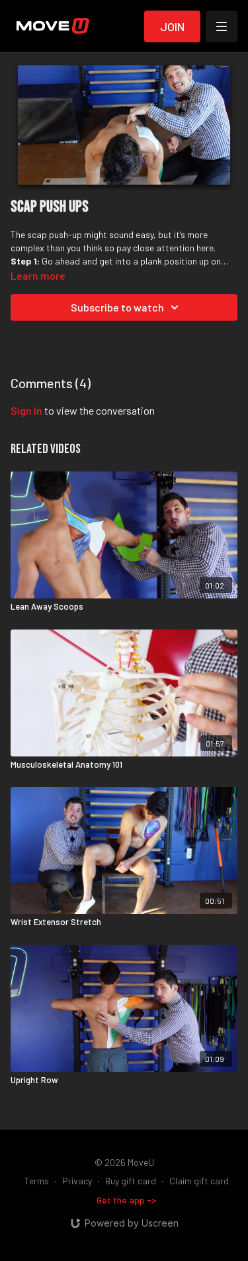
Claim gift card (199, 1180)
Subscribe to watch (117, 307)
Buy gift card (130, 1180)
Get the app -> (127, 1199)
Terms (36, 1180)
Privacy (77, 1180)
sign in (26, 410)
